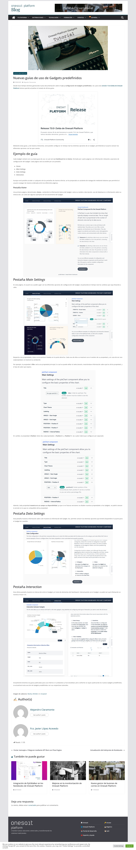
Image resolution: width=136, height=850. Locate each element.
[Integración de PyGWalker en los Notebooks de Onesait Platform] (29, 762)
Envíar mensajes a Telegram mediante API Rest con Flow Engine (38, 750)
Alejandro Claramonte (30, 82)
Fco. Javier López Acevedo (44, 728)
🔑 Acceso (107, 823)
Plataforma (22, 17)
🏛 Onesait (84, 823)
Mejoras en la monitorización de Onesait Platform (67, 784)
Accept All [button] (129, 846)
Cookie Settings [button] (118, 846)
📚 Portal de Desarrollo (89, 831)
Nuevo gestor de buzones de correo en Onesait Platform (104, 784)
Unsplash (44, 694)
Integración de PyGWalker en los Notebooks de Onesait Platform (28, 784)
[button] (28, 17)
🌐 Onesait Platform (88, 827)
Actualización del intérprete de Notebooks (106, 750)
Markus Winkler (33, 694)
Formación (68, 17)
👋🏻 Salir (106, 831)
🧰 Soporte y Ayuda (87, 835)
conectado (32, 805)
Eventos (81, 17)
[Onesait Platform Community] (13, 17)
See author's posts (39, 715)
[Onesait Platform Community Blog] (22, 822)
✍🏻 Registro (108, 827)
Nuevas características (20, 73)
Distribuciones (37, 17)
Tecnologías (53, 17)
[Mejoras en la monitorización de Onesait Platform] (68, 762)
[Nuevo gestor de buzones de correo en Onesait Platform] (107, 762)
